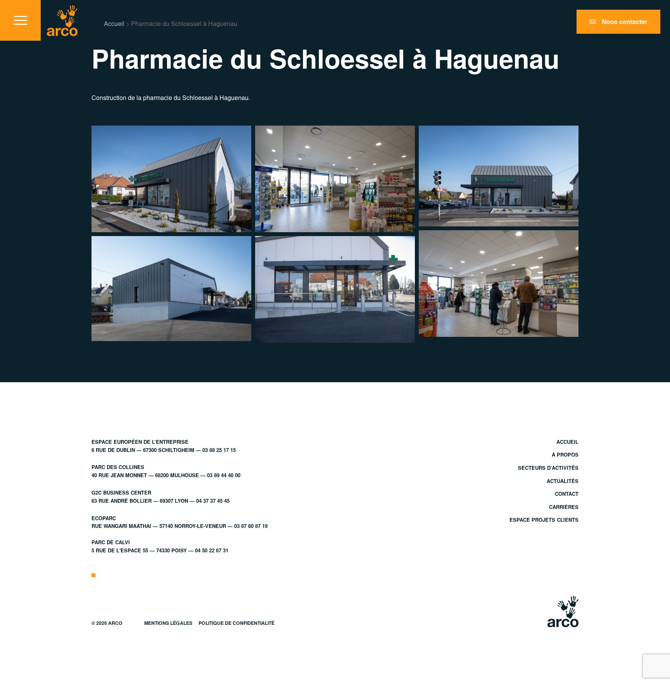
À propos (565, 454)
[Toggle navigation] (20, 20)
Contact (566, 493)
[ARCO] (62, 20)
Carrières (563, 507)
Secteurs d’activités (548, 467)
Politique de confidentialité (237, 622)
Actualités (562, 481)
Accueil (114, 23)
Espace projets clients (543, 519)
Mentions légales (168, 622)
